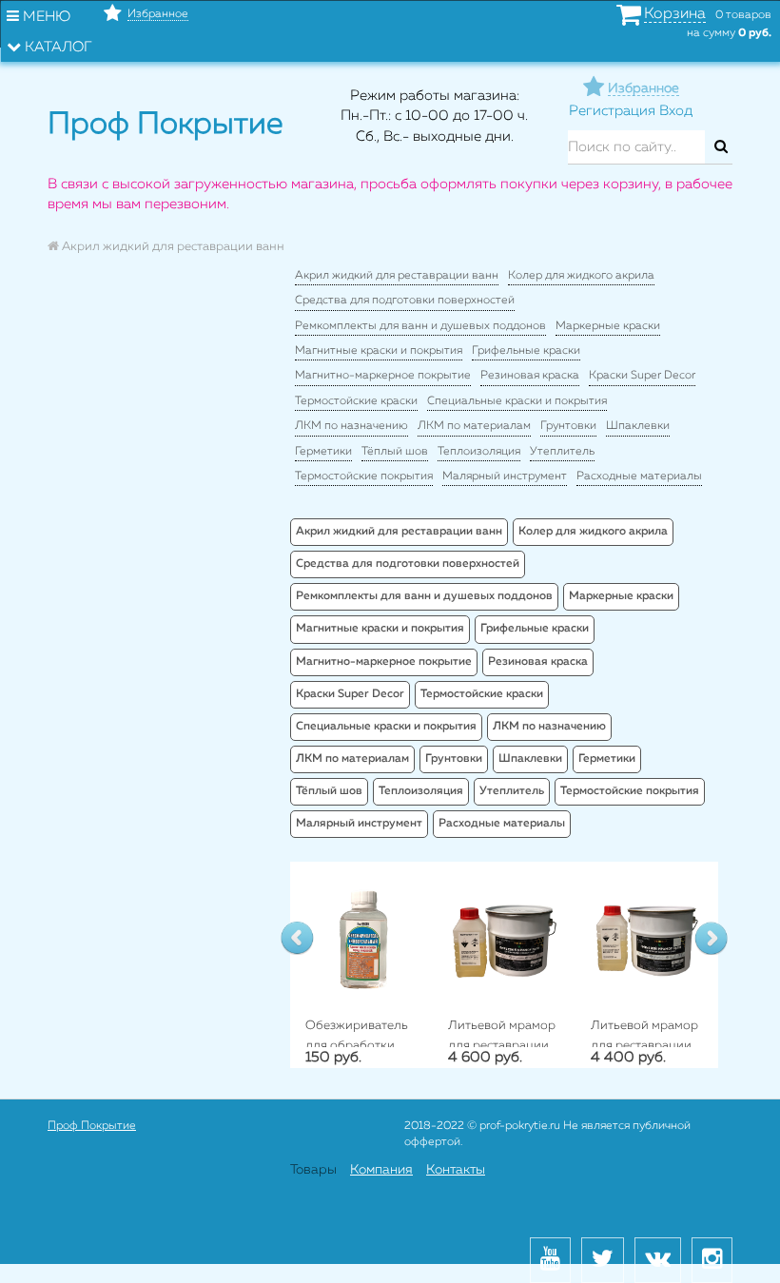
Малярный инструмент (504, 476)
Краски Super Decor (642, 375)
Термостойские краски (356, 401)
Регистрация (612, 111)
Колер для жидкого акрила (581, 276)
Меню (44, 17)
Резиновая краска (529, 375)
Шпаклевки (638, 426)
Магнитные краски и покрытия (378, 351)
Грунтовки (568, 426)
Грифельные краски (526, 351)
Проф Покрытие (92, 1126)
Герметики (323, 451)
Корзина (675, 14)
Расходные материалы (639, 476)
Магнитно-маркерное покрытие (383, 375)
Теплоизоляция (479, 451)
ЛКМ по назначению (351, 426)
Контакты (455, 1169)
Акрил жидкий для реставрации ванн (396, 276)
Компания (381, 1169)
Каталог (56, 47)
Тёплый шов (394, 451)
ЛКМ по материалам (474, 426)
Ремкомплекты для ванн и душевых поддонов (420, 326)
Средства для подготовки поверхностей (405, 300)
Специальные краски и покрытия (517, 401)
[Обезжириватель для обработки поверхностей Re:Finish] (361, 938)
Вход (675, 111)
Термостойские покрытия (364, 476)
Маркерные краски (608, 326)
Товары (313, 1169)
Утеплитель (562, 451)
